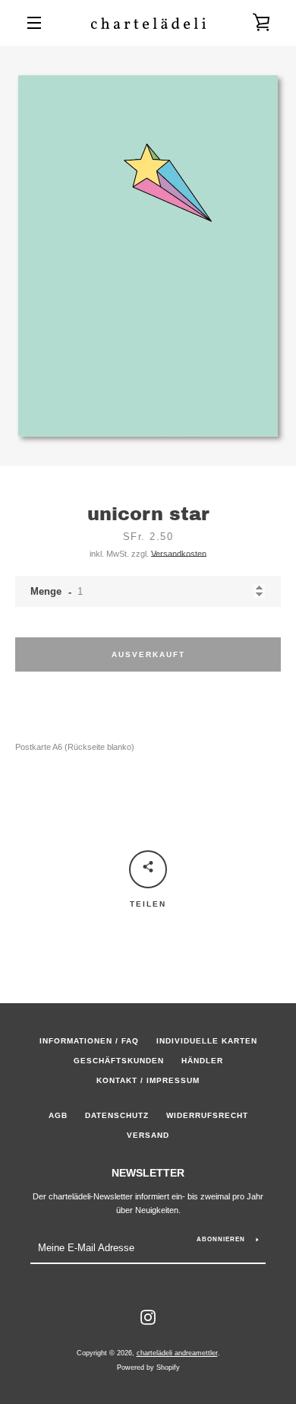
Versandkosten (178, 553)
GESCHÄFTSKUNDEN (119, 1060)
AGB (58, 1115)
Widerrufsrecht (207, 1115)
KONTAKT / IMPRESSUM (148, 1080)
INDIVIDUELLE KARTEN (206, 1041)
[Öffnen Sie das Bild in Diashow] (148, 256)
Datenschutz (117, 1115)
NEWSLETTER (148, 1173)
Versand (148, 1135)
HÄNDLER (202, 1060)
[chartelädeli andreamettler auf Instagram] (148, 1316)
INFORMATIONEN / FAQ (89, 1041)
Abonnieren (221, 1239)
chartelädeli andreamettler (177, 1353)
